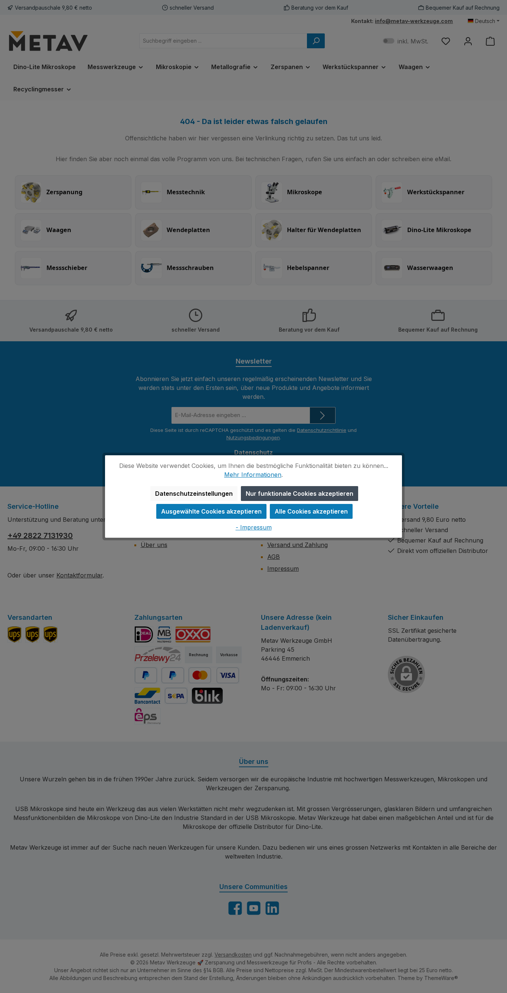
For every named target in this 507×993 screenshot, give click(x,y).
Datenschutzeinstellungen (194, 493)
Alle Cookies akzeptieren (311, 511)
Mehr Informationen (252, 474)
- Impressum (254, 527)
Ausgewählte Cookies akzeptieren (211, 511)
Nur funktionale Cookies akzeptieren (299, 493)
